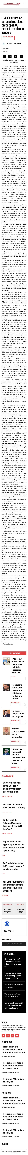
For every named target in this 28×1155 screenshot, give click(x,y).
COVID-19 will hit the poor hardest (20, 911)
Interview (5, 895)
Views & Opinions (15, 703)
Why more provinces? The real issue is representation (18, 733)
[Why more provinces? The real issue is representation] (5, 730)
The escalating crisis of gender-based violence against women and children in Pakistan (17, 692)
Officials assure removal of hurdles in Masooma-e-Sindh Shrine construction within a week (18, 666)
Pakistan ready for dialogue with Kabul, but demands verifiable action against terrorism (18, 756)
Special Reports (7, 796)
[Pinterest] (15, 56)
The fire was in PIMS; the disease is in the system (18, 714)
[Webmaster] (4, 43)
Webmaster (17, 43)
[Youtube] (17, 1035)
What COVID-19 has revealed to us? (7, 911)
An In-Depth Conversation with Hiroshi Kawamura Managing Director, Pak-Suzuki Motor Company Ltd (13, 886)
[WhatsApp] (21, 56)
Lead (3, 855)
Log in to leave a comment (14, 944)
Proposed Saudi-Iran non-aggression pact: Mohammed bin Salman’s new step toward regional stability (13, 846)
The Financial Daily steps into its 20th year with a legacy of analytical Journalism (13, 866)
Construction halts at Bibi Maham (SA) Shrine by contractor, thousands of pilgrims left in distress (12, 787)
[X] (10, 56)
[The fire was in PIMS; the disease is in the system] (5, 712)
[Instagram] (8, 1035)
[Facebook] (4, 56)
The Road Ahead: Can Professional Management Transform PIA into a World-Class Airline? (12, 824)
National (13, 676)
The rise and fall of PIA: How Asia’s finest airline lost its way (14, 806)
